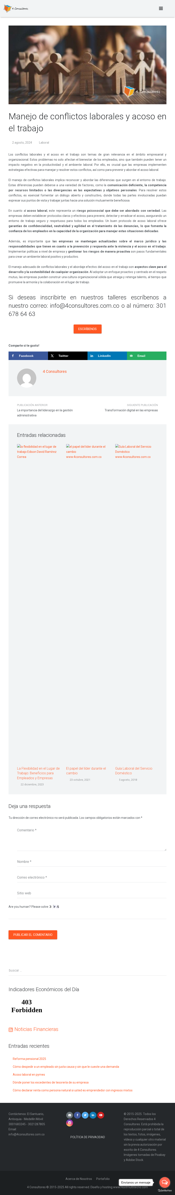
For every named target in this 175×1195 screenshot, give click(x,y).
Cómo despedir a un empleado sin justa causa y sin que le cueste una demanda (66, 1066)
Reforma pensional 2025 (29, 1059)
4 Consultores (55, 371)
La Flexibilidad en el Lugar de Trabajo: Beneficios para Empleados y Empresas (38, 773)
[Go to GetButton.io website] (165, 1190)
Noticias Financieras (36, 1029)
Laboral (44, 142)
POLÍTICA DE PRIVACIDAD (87, 1137)
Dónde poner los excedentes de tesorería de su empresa (51, 1082)
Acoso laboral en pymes (29, 1074)
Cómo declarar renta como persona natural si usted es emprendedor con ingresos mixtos (73, 1090)
